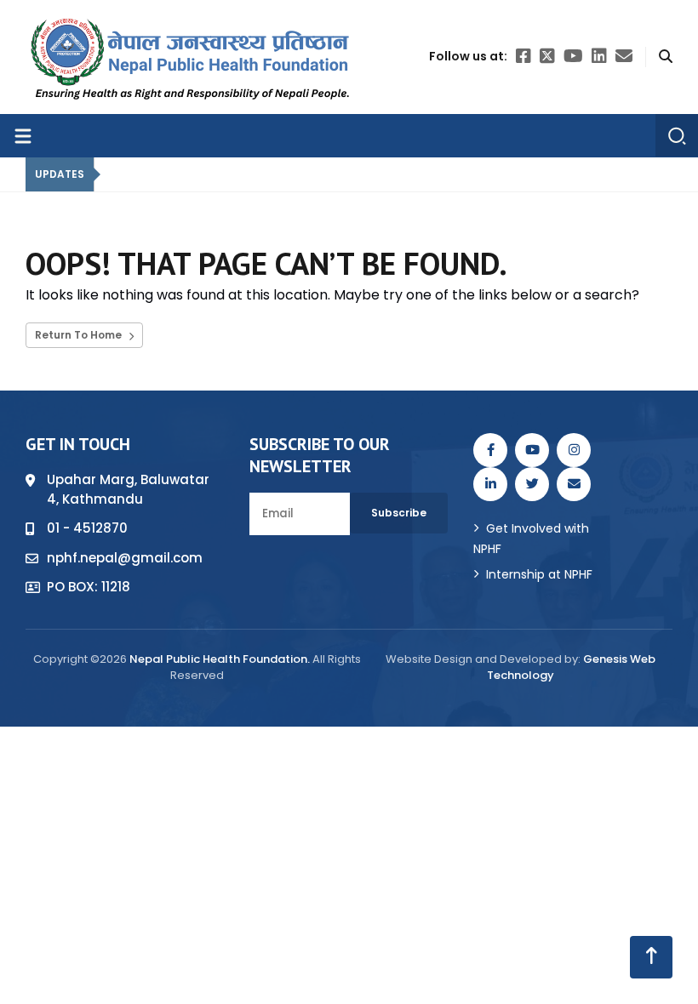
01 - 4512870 (87, 528)
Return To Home (79, 335)
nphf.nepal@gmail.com (125, 558)
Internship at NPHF (539, 574)
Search (147, 773)
